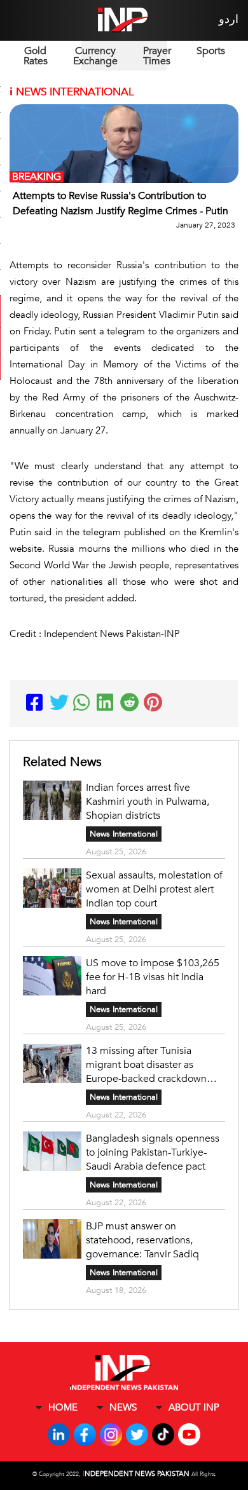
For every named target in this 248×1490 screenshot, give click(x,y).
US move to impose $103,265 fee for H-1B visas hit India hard (152, 977)
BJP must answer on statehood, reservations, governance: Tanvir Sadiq (142, 1240)
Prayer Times (157, 56)
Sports (210, 51)
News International (124, 834)
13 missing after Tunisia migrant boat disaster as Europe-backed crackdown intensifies (146, 1065)
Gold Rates (36, 56)
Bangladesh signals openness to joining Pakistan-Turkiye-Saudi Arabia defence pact (152, 1152)
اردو (228, 19)
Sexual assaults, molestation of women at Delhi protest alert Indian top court (154, 889)
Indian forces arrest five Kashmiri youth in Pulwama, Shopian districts (147, 802)
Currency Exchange (95, 56)
